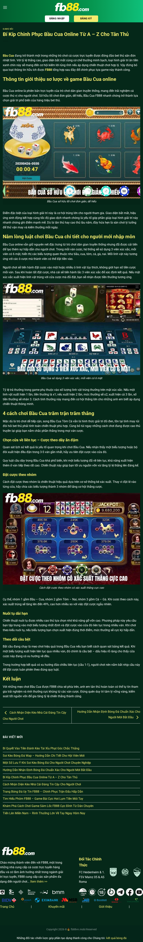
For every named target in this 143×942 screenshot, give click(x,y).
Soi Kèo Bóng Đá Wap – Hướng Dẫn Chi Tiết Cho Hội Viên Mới (44, 755)
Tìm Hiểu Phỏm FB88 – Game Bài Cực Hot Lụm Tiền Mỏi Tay (43, 798)
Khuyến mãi (56, 906)
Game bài (8, 29)
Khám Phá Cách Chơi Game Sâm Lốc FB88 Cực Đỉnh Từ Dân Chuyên (48, 806)
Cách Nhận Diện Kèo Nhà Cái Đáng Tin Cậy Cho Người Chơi (42, 784)
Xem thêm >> (38, 881)
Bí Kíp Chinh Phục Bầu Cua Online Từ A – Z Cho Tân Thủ (40, 777)
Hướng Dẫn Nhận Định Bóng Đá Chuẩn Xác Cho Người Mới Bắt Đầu (47, 770)
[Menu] (5, 7)
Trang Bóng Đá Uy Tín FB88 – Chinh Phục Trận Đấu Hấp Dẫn (43, 791)
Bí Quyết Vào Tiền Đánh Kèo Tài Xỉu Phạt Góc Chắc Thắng (41, 748)
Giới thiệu (105, 906)
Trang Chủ (7, 906)
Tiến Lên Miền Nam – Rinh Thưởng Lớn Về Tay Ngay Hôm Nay (44, 813)
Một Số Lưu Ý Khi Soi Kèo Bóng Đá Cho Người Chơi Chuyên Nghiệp (47, 762)
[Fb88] (71, 7)
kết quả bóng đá (116, 938)
